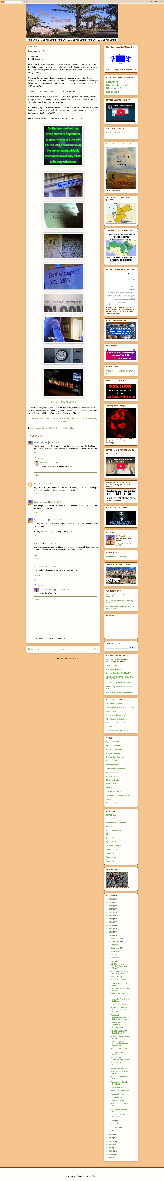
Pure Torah (110, 826)
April (113, 1121)
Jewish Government (114, 711)
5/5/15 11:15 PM (51, 462)
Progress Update (117, 1094)
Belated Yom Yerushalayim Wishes (120, 1058)
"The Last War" (116, 1028)
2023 (111, 909)
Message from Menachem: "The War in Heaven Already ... (120, 1017)
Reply (36, 452)
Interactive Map (112, 761)
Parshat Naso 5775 (118, 980)
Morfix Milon (111, 784)
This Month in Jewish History (118, 795)
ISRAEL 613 (111, 815)
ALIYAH (109, 727)
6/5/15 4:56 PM (56, 501)
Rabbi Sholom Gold (114, 830)
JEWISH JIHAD (112, 665)
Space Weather (112, 842)
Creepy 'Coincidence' (119, 1068)
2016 (111, 932)
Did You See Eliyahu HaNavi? (118, 1110)
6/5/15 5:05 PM (56, 519)
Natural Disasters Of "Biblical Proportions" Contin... (120, 1010)
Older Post (94, 649)
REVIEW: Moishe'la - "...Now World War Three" (118, 966)
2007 (111, 1157)
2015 (111, 935)
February (115, 1127)
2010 (111, 1148)
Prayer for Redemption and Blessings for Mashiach (117, 87)
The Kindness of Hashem (117, 1053)
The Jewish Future (113, 846)
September (115, 948)
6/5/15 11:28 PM (51, 566)
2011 (111, 1144)
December (115, 938)
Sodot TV (110, 838)
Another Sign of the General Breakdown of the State (119, 1044)
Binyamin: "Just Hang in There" (119, 1072)
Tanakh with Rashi (113, 791)
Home (64, 649)
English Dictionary (113, 745)
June (113, 958)
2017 (111, 929)
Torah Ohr (110, 861)
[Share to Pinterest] (73, 428)
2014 (111, 1134)
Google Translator (113, 753)
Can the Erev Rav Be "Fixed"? (118, 673)
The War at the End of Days (117, 719)
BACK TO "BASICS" (114, 133)
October (114, 945)
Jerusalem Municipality (115, 768)
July (113, 954)
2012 (111, 1141)
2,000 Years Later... (118, 1100)
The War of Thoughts (115, 703)
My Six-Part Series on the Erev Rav (120, 692)
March (113, 1124)
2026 (111, 899)
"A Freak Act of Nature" (119, 1004)
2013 (111, 1138)
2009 (111, 1151)
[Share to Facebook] (71, 428)
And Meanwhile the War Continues (120, 683)
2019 (111, 922)
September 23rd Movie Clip (63, 402)
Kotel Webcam (112, 776)
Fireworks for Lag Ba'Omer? (117, 1115)
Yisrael (37, 483)
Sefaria (109, 788)
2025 (111, 902)
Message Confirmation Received (119, 1083)
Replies (40, 458)
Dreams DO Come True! (119, 1091)
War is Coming (116, 977)
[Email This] (64, 428)
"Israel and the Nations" (116, 715)
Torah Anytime (112, 849)
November (115, 941)
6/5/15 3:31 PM (46, 483)
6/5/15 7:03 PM (50, 543)
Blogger (95, 1176)
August (114, 951)
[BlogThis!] (66, 428)
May (113, 961)
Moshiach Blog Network (116, 556)
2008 (111, 1154)
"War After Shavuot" (118, 1049)
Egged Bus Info (112, 742)
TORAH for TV (112, 853)
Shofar (109, 834)
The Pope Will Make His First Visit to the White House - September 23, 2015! (63, 420)
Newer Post (33, 649)
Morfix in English (113, 780)
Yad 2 (108, 799)
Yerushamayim (112, 803)
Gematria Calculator (114, 749)
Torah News (111, 857)
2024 (111, 906)
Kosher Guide (112, 772)
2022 (111, 912)
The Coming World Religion (117, 723)
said (72, 523)
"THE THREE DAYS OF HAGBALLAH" (119, 1032)
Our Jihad (110, 669)
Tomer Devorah (40, 442)
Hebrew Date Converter (115, 757)
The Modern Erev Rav (115, 660)
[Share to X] (68, 428)
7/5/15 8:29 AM (63, 589)
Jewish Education (113, 819)
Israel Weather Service (115, 765)
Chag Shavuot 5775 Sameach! (118, 1023)
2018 (111, 925)
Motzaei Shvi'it (116, 1097)
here (71, 466)
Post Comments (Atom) (69, 658)
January (114, 1130)
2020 (111, 919)
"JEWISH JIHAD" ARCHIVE (117, 730)
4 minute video (89, 69)
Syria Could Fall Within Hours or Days (119, 972)
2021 (111, 915)
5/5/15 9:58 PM (56, 442)
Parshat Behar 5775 (118, 1087)
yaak (42, 462)
